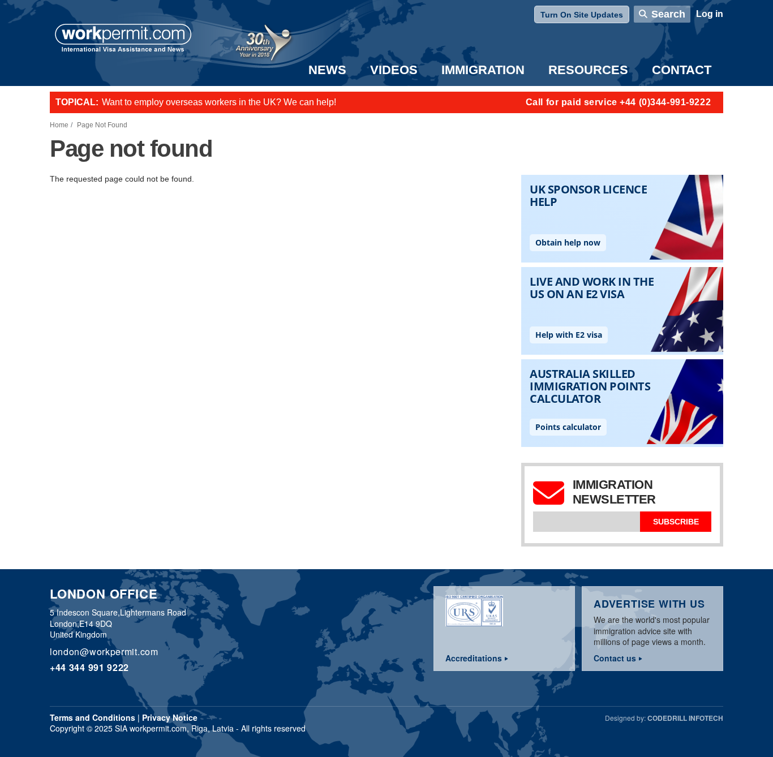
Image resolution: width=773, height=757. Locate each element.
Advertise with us (649, 603)
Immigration (483, 70)
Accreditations (473, 658)
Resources (588, 70)
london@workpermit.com (104, 651)
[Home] (123, 39)
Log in (709, 14)
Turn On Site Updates (581, 14)
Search (668, 14)
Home (59, 125)
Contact (681, 70)
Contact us (615, 658)
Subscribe (676, 521)
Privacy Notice (169, 717)
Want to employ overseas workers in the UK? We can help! (219, 102)
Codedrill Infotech (685, 718)
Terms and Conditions (92, 717)
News (327, 70)
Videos (394, 70)
